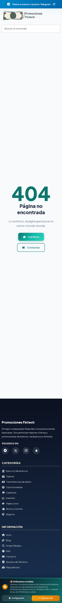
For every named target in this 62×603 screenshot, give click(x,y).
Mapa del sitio (13, 567)
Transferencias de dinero (18, 481)
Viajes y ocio (12, 503)
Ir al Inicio (33, 236)
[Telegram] (5, 450)
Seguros (10, 514)
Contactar (33, 247)
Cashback (11, 492)
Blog (8, 540)
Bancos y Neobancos (17, 471)
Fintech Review (13, 545)
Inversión (10, 498)
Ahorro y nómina (14, 508)
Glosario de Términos (17, 562)
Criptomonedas (14, 487)
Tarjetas (10, 476)
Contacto (11, 556)
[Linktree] (36, 450)
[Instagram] (26, 450)
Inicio (8, 535)
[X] (15, 450)
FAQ (8, 551)
